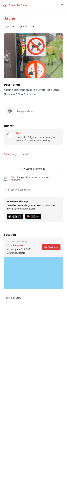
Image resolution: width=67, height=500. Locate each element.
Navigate (53, 247)
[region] (33, 273)
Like (12, 26)
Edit (25, 26)
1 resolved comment (19, 189)
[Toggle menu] (62, 5)
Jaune (9, 18)
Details (25, 154)
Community (10, 154)
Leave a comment (35, 168)
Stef (18, 133)
